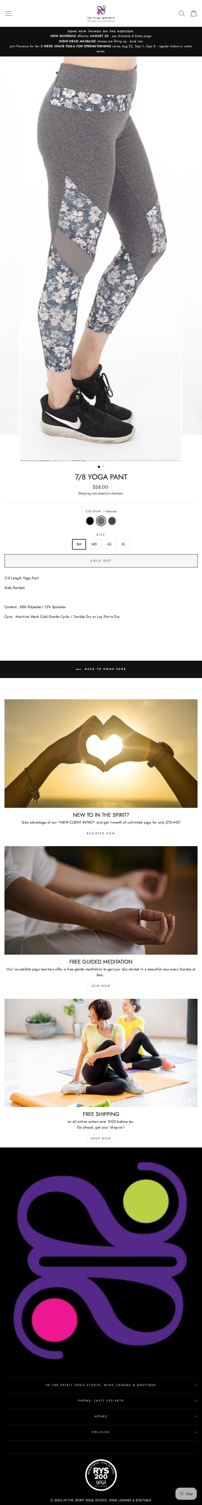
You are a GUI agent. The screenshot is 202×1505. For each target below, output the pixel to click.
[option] (101, 41)
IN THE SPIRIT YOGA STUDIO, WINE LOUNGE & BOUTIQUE (101, 1385)
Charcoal (101, 521)
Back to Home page (104, 669)
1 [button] (99, 467)
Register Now (101, 833)
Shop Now (101, 1138)
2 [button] (104, 467)
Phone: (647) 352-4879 (101, 1401)
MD (94, 544)
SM (79, 544)
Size (101, 535)
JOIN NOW (101, 986)
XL (123, 544)
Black (89, 521)
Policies (101, 1432)
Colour (101, 511)
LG (109, 544)
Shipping (84, 493)
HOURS (101, 1416)
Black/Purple (112, 521)
